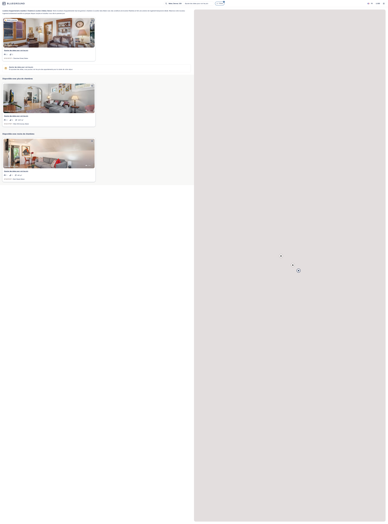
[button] (281, 256)
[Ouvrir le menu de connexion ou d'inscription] (384, 3)
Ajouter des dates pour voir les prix (16, 50)
